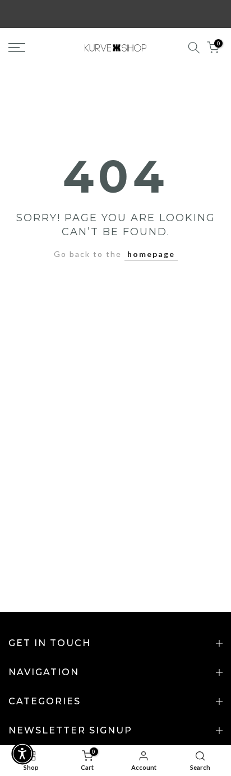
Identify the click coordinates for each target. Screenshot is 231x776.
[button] (22, 753)
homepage (151, 254)
